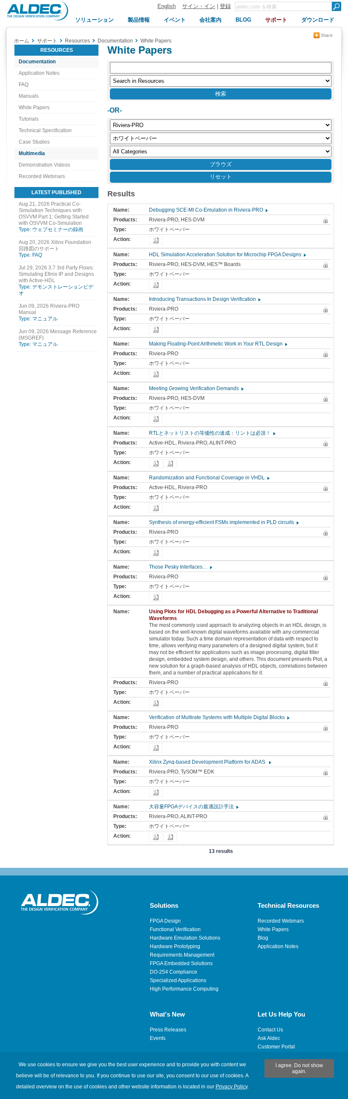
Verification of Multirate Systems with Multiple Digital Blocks (219, 717)
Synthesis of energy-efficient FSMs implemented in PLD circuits (223, 522)
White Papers (34, 107)
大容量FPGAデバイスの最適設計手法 (193, 807)
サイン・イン (198, 6)
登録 (225, 6)
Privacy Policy (231, 1087)
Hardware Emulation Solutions (185, 938)
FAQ (23, 85)
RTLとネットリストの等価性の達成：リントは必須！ (212, 433)
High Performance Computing (184, 989)
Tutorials (29, 119)
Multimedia (32, 153)
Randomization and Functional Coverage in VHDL (209, 478)
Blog (263, 938)
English (166, 6)
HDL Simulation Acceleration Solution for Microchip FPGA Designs (227, 255)
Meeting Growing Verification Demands (196, 388)
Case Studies (34, 142)
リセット (221, 176)
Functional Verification (175, 929)
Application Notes (39, 73)
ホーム (21, 41)
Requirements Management (182, 955)
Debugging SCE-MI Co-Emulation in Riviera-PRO (208, 210)
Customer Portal (276, 1047)
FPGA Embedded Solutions (181, 963)
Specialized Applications (178, 980)
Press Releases (168, 1030)
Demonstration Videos (44, 165)
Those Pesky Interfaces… (180, 567)
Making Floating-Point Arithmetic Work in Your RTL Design (217, 344)
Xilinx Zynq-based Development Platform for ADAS (209, 762)
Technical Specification (45, 130)
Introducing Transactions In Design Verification (204, 299)
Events (158, 1038)
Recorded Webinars (42, 176)
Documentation (37, 62)
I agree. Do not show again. (299, 1068)
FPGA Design (165, 921)
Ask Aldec (269, 1038)
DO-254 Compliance (173, 972)
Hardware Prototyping (175, 946)
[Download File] (156, 240)
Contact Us (270, 1030)
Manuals (29, 96)
